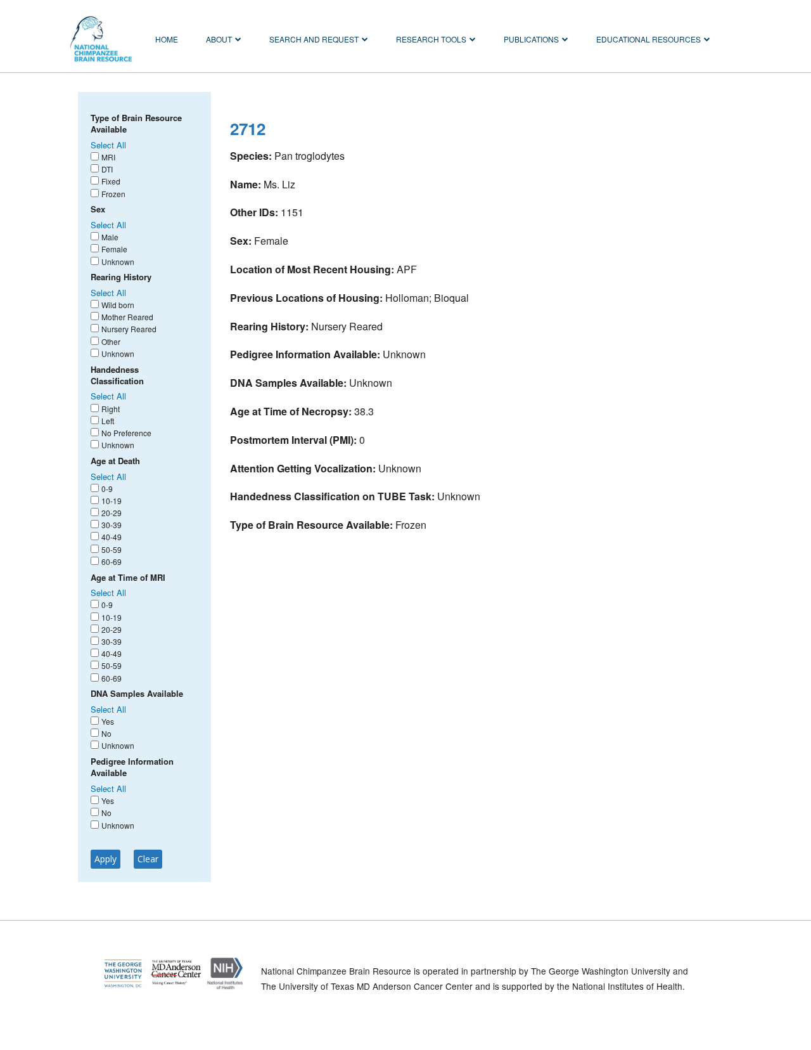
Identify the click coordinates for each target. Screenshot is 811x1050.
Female (114, 248)
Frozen (113, 193)
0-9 (107, 488)
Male (109, 236)
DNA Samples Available (137, 693)
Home (166, 39)
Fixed (110, 181)
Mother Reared (127, 316)
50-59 (111, 549)
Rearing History (121, 277)
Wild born (117, 304)
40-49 (111, 536)
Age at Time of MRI (128, 577)
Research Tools (431, 39)
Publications (531, 39)
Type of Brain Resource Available (136, 123)
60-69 (111, 561)
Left (107, 420)
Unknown (117, 261)
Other (110, 341)
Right (110, 408)
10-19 (111, 500)
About (219, 39)
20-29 (111, 512)
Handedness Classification (117, 375)
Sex (98, 209)
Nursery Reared (128, 328)
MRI (108, 157)
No (106, 733)
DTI (107, 169)
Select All (108, 145)
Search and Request (314, 39)
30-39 (111, 524)
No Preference (126, 432)
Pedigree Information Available (132, 767)
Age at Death (115, 461)
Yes (107, 721)
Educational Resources (648, 39)
